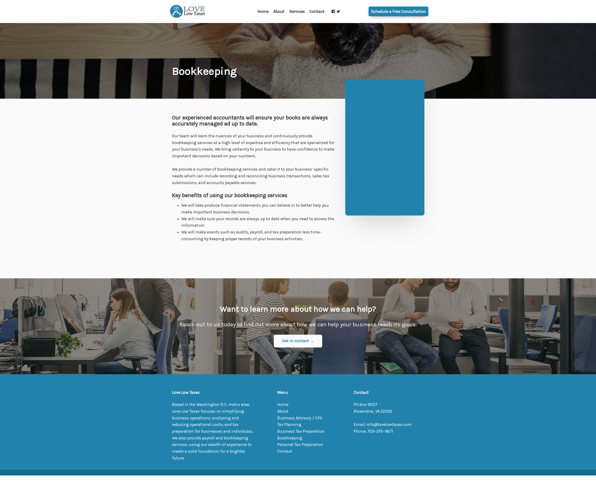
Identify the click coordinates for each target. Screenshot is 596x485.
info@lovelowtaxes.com (389, 424)
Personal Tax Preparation (300, 444)
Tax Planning (289, 424)
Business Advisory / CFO (299, 418)
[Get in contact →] (298, 346)
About (282, 411)
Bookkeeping (289, 438)
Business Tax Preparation (301, 431)
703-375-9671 (380, 431)
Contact (284, 451)
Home (282, 404)
